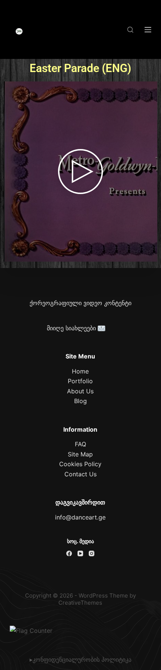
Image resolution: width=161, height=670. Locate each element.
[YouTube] (80, 553)
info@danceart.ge (80, 517)
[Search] (130, 30)
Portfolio (80, 381)
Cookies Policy (80, 464)
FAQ (80, 444)
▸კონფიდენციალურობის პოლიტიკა (80, 659)
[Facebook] (69, 553)
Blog (80, 401)
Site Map (80, 454)
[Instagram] (91, 553)
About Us (80, 391)
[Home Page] (19, 31)
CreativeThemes (80, 602)
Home (80, 371)
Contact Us (80, 474)
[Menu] (148, 29)
